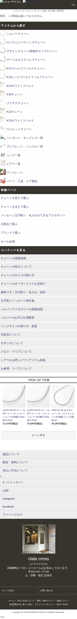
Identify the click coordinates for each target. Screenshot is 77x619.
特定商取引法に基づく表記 (21, 604)
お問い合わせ (46, 590)
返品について (62, 601)
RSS (59, 604)
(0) (73, 5)
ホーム (11, 601)
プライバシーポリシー (44, 604)
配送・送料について (45, 601)
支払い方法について (25, 601)
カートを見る (8, 590)
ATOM (64, 604)
